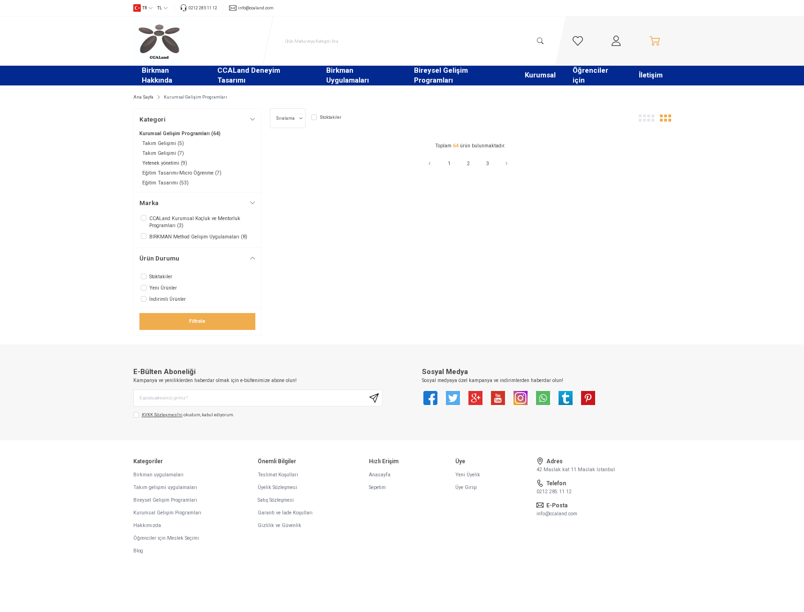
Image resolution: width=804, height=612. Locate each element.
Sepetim (377, 487)
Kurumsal (540, 75)
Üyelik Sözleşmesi (277, 487)
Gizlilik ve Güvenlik (279, 525)
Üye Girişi (466, 487)
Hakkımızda (147, 525)
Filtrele (197, 321)
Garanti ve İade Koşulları (285, 513)
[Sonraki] (509, 164)
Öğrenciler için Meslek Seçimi (166, 538)
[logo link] (189, 40)
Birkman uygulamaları (158, 475)
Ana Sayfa (143, 97)
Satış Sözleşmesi (276, 500)
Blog (138, 551)
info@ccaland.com (556, 514)
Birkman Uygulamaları (347, 75)
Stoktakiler (331, 117)
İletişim (651, 75)
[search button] (540, 41)
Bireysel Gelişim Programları (441, 75)
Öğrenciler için (590, 75)
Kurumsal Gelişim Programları (167, 513)
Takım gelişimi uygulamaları (165, 487)
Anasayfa (380, 475)
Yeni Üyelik (467, 475)
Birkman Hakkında (157, 75)
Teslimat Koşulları (278, 475)
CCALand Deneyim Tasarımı (248, 75)
